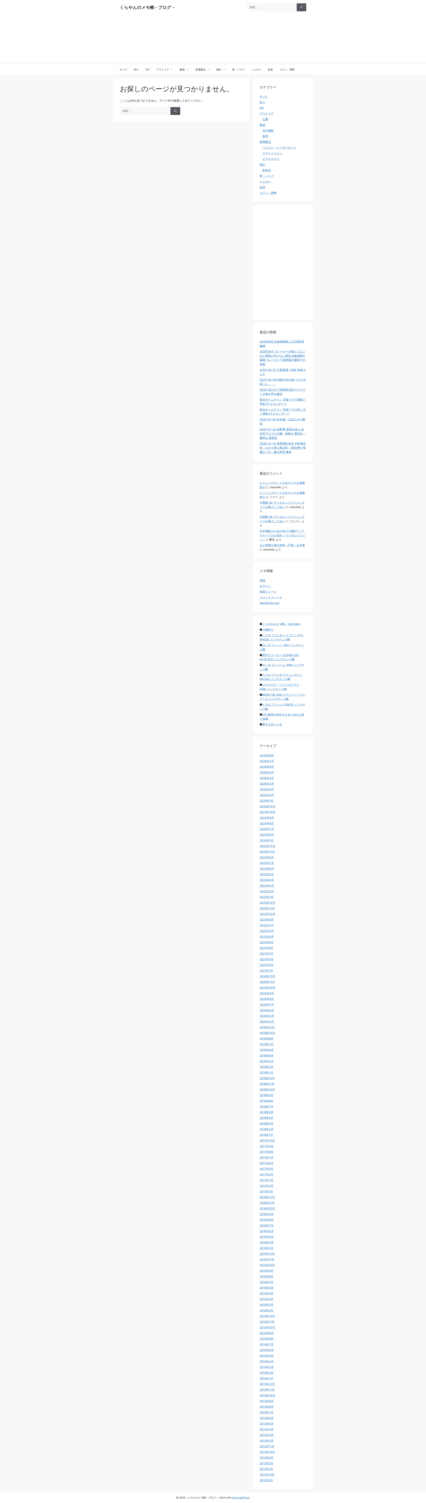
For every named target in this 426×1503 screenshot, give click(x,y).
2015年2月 (266, 1310)
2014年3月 (267, 1367)
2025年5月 (267, 789)
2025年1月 (266, 800)
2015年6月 (267, 1287)
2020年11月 (267, 982)
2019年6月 (267, 1050)
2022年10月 (267, 914)
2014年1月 (266, 1378)
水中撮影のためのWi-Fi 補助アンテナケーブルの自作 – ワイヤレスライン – (282, 535)
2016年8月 (267, 1219)
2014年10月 (267, 1327)
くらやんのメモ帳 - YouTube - (282, 624)
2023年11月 (267, 851)
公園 (265, 119)
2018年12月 (267, 1078)
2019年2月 (267, 1067)
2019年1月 (266, 1072)
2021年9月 (267, 942)
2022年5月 (267, 931)
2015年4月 (267, 1299)
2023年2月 (267, 891)
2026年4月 (267, 778)
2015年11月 (267, 1259)
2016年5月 (267, 1236)
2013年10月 (267, 1395)
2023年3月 (267, 885)
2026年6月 (267, 766)
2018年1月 (266, 1135)
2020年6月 (267, 1010)
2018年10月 (267, 1089)
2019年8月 (267, 1038)
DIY (148, 69)
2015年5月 (266, 1293)
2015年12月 (267, 1253)
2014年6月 (267, 1350)
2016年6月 (267, 1231)
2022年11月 (267, 908)
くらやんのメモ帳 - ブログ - (147, 7)
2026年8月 (267, 755)
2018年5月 (266, 1118)
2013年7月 (267, 1412)
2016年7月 (267, 1225)
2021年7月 (266, 953)
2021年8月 (266, 948)
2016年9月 (267, 1214)
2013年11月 (267, 1389)
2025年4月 (267, 795)
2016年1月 (266, 1248)
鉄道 (270, 69)
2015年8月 (266, 1276)
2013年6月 (267, 1418)
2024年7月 (267, 829)
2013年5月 (267, 1423)
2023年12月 (267, 846)
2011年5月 (266, 1480)
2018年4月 (267, 1123)
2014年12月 (267, 1316)
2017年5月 (266, 1169)
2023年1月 (267, 897)
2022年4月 (267, 936)
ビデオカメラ (270, 159)
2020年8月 (267, 999)
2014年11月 (267, 1321)
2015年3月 (267, 1304)
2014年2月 (267, 1372)
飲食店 (266, 170)
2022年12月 (267, 902)
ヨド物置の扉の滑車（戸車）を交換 (282, 545)
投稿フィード (268, 591)
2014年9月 (267, 1333)
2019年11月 (267, 1027)
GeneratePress (241, 1497)
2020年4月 (267, 1016)
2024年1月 (267, 840)
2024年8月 (267, 823)
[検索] (301, 7)
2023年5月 (267, 874)
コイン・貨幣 (287, 69)
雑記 (218, 69)
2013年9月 (267, 1401)
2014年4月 (267, 1361)
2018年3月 (267, 1129)
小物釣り (268, 629)
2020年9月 (267, 993)
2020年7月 (267, 1004)
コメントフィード (271, 597)
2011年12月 (267, 1474)
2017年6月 (267, 1163)
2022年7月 (267, 925)
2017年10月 (267, 1140)
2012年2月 (266, 1463)
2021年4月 (267, 965)
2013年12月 (267, 1384)
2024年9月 (267, 817)
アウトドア (162, 69)
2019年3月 (267, 1061)
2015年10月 (267, 1265)
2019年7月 (267, 1044)
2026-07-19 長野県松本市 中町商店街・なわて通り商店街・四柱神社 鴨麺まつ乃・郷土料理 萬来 (283, 448)
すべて (123, 69)
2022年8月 (267, 919)
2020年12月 (267, 976)
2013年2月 (267, 1440)
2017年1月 (266, 1191)
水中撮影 (268, 130)
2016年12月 (267, 1197)
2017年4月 (267, 1174)
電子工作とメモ (272, 724)
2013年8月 (267, 1406)
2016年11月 (267, 1202)
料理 (265, 136)
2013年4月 (267, 1429)
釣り (136, 69)
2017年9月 (267, 1146)
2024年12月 (267, 806)
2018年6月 (267, 1112)
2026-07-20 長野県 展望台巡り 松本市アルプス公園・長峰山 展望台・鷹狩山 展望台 (283, 434)
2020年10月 (267, 987)
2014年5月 (267, 1355)
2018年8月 (266, 1101)
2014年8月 (267, 1338)
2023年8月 (267, 857)
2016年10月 (267, 1208)
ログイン (265, 586)
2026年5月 (267, 772)
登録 (262, 580)
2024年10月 (267, 812)
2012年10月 (267, 1452)
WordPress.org (269, 603)
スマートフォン (272, 153)
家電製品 (201, 69)
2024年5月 (267, 834)
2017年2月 (266, 1186)
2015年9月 (267, 1270)
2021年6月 (267, 959)
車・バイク (238, 69)
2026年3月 (267, 783)
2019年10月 (267, 1033)
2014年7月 (267, 1344)
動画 (182, 69)
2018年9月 (267, 1095)
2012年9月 (267, 1457)
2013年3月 (267, 1435)
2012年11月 (267, 1446)
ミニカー (256, 69)
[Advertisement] (213, 39)
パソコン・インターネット (279, 147)
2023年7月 (267, 863)
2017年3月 (267, 1180)
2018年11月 (267, 1084)
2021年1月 (266, 970)
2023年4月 (267, 880)
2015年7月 (266, 1282)
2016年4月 (267, 1242)
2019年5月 (267, 1055)
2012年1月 (266, 1469)
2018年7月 (266, 1106)
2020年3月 (267, 1021)
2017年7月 (266, 1157)
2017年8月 (266, 1152)
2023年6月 (267, 868)
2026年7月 (267, 761)
